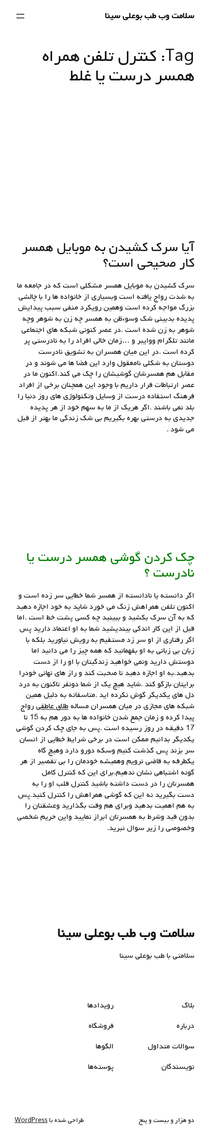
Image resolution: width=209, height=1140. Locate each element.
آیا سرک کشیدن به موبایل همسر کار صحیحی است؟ (108, 255)
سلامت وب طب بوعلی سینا (149, 15)
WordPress (31, 1120)
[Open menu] (20, 16)
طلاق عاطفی (52, 706)
